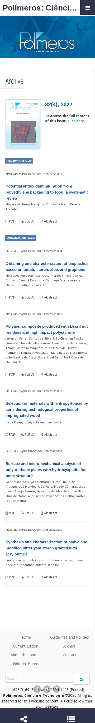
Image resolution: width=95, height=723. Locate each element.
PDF (11, 221)
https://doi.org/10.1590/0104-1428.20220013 (34, 314)
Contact (69, 654)
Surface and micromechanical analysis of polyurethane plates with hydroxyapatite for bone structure (46, 469)
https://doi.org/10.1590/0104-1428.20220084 (34, 251)
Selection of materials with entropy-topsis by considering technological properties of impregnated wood (47, 409)
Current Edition (25, 646)
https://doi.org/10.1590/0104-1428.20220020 (34, 529)
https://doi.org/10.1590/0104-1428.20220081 (34, 173)
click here (76, 121)
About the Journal (25, 654)
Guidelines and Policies (69, 637)
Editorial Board (25, 663)
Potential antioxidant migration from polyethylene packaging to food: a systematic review (47, 192)
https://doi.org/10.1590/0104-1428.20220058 (34, 451)
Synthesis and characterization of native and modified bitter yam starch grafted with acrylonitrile (46, 548)
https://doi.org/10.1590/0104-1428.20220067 (34, 391)
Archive (69, 646)
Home (25, 637)
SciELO (29, 221)
